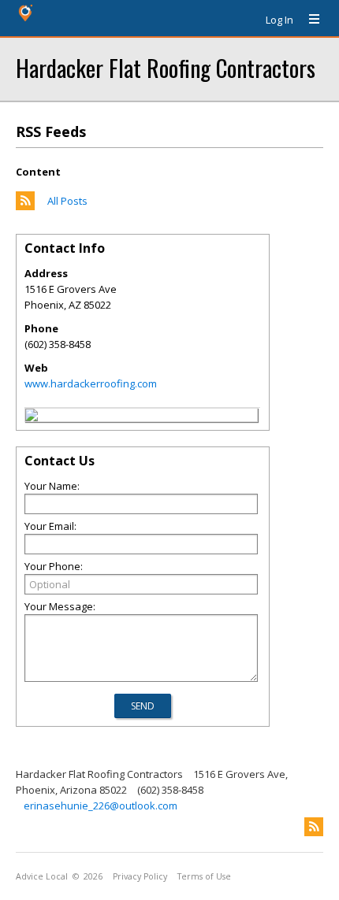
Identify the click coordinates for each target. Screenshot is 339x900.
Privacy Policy (140, 876)
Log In (279, 20)
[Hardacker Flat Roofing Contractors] (31, 417)
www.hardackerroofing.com (90, 383)
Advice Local (42, 876)
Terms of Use (204, 876)
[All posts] (25, 206)
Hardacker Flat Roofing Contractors (165, 67)
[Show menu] (308, 20)
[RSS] (313, 826)
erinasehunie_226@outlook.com (100, 805)
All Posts (67, 201)
